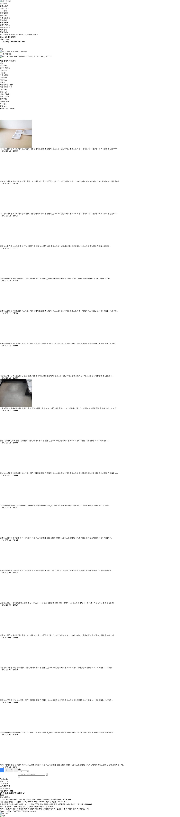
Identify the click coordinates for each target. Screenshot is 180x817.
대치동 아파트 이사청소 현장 (18, 214)
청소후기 (3, 20)
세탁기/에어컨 (5, 94)
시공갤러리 (4, 23)
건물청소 (3, 82)
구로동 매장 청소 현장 (15, 700)
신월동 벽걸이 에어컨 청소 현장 (23, 765)
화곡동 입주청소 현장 (15, 538)
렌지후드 (3, 99)
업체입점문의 (5, 797)
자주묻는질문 (5, 18)
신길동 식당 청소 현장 (15, 278)
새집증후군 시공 (6, 87)
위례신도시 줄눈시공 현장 (17, 441)
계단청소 (3, 80)
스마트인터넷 (5, 786)
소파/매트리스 (5, 101)
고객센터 (3, 11)
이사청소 (3, 70)
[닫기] (19, 777)
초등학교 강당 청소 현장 (16, 343)
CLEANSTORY (16, 811)
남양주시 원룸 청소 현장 (16, 732)
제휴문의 (3, 30)
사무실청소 (4, 75)
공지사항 (3, 15)
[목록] (2, 45)
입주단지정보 (5, 25)
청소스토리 (4, 6)
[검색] (47, 774)
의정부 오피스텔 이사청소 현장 (19, 181)
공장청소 (3, 106)
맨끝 (16, 770)
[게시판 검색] (2, 117)
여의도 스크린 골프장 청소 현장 (19, 376)
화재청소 (3, 104)
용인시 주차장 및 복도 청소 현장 (19, 603)
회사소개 (3, 3)
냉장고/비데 (4, 97)
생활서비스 (4, 8)
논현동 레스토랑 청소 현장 (17, 246)
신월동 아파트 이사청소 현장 (18, 473)
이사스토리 (4, 781)
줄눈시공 (3, 92)
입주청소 (3, 66)
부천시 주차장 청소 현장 (16, 635)
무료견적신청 (5, 27)
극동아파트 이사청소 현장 (17, 505)
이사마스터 (4, 784)
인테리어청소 (5, 68)
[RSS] (2, 112)
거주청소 (3, 73)
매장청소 (3, 77)
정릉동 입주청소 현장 (15, 570)
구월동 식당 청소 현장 (15, 668)
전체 (1, 63)
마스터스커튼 (5, 788)
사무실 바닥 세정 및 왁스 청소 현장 (22, 408)
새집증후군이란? (6, 85)
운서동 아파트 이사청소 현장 (18, 149)
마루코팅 (3, 89)
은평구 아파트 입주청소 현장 (18, 311)
